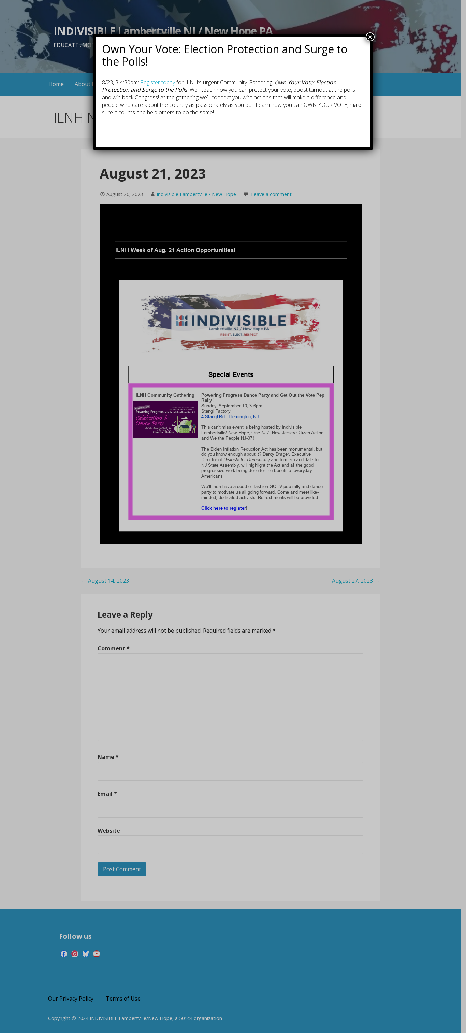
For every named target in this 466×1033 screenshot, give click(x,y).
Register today (157, 82)
